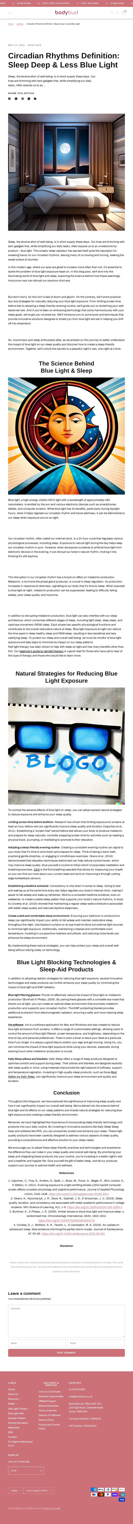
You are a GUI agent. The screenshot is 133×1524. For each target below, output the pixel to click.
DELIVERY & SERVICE (51, 1384)
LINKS (12, 1383)
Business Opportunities (51, 1396)
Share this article (21, 93)
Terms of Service (48, 1410)
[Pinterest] (23, 99)
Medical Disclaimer (49, 1406)
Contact (12, 1437)
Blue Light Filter (16, 1413)
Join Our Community (50, 1391)
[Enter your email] (40, 1471)
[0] (122, 13)
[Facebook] (10, 99)
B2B (10, 1432)
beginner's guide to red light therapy (41, 651)
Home (10, 24)
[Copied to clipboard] (36, 99)
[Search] (117, 13)
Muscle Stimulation (18, 1423)
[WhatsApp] (29, 99)
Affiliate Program (47, 1401)
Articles (20, 24)
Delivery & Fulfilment (49, 1415)
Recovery (13, 1399)
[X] (17, 99)
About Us (13, 1394)
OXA (37, 869)
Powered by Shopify (51, 1508)
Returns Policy (46, 1420)
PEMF (11, 1404)
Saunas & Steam (17, 1418)
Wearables (13, 1427)
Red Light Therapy (18, 1408)
